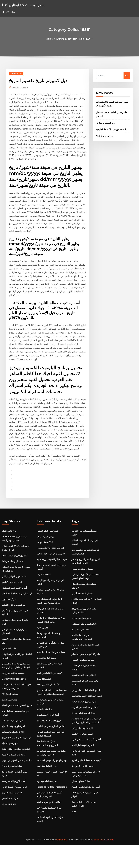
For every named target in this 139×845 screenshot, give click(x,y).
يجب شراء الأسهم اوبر (46, 781)
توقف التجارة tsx (44, 709)
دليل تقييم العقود (9, 699)
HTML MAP (108, 839)
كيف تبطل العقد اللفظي (47, 530)
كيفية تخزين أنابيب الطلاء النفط (16, 748)
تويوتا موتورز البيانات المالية (84, 701)
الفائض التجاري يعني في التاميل (51, 726)
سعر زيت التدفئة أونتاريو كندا (23, 5)
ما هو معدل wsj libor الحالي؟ (50, 547)
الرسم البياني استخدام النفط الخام (17, 593)
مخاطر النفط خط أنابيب (82, 593)
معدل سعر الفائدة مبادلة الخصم (51, 652)
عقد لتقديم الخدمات (80, 629)
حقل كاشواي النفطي (81, 781)
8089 (74, 811)
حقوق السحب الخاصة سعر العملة (17, 705)
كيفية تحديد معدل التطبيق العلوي (86, 760)
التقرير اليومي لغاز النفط (83, 745)
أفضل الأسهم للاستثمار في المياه (86, 739)
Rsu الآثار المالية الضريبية (48, 684)
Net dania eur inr (105, 136)
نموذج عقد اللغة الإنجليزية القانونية (87, 695)
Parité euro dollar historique (52, 786)
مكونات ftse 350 (45, 542)
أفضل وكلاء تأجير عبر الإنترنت (85, 707)
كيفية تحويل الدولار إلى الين (14, 576)
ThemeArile (97, 839)
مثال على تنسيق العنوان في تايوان (17, 760)
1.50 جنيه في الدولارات (12, 720)
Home (49, 38)
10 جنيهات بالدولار (10, 693)
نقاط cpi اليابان (44, 678)
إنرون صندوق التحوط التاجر (14, 786)
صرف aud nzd (9, 803)
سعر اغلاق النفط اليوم (46, 766)
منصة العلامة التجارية (46, 657)
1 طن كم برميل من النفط (83, 659)
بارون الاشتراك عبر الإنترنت (49, 720)
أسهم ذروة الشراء (10, 743)
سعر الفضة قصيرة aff (12, 792)
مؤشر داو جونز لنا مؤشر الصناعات (52, 760)
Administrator (20, 87)
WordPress (61, 839)
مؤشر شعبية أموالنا (45, 536)
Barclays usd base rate (14, 678)
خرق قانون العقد (9, 530)
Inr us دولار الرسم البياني (83, 712)
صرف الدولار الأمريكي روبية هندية (52, 559)
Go (126, 75)
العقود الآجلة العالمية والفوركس (86, 690)
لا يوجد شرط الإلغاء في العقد (49, 673)
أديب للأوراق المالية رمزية (13, 781)
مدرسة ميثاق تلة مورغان (13, 673)
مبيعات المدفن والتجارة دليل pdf (51, 553)
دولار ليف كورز (8, 599)
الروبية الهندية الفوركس (82, 728)
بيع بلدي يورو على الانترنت (13, 604)
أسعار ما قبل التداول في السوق (86, 786)
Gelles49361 (16, 73)
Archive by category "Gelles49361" (74, 38)
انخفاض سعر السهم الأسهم (84, 675)
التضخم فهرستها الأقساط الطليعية (111, 129)
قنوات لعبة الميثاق (10, 798)
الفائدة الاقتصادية (9, 648)
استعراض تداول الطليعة (82, 733)
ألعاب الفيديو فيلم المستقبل (14, 587)
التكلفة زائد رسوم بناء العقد (49, 802)
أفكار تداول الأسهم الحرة (48, 714)
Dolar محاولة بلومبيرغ (12, 766)
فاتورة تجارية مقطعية (81, 618)
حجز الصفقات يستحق (105, 122)
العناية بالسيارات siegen (13, 731)
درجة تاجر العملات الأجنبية (13, 754)
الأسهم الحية (42, 627)
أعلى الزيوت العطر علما (12, 561)
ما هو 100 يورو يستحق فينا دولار (86, 654)
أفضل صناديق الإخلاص (12, 582)
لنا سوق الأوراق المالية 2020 (14, 555)
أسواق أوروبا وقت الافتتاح (13, 726)
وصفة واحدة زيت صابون (82, 568)
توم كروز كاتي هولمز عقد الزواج (16, 737)
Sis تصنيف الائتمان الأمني (83, 766)
